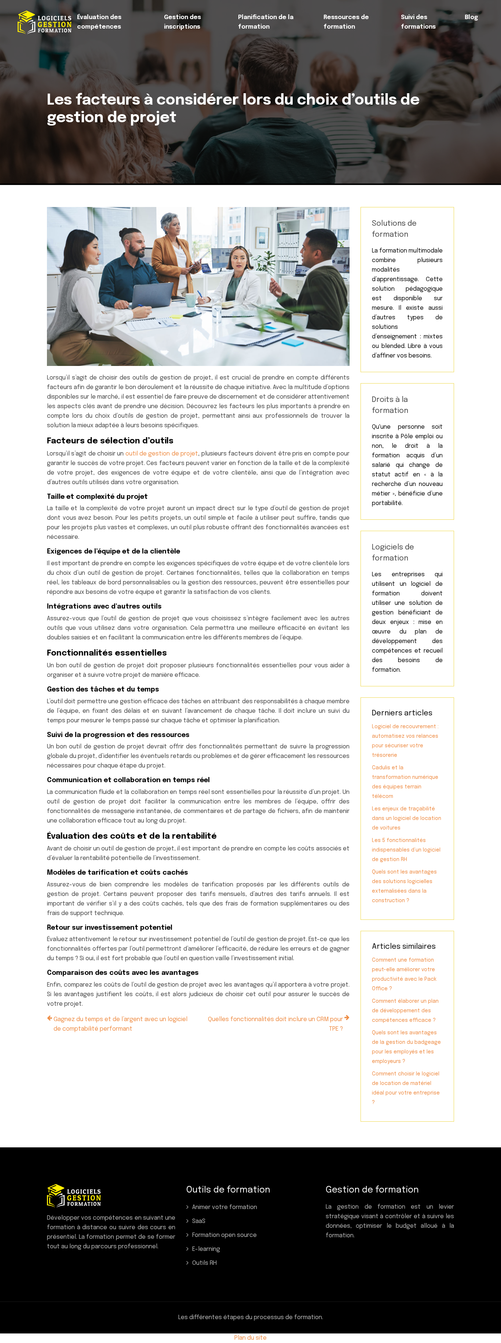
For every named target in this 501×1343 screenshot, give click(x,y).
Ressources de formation (346, 22)
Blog (471, 17)
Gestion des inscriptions (182, 22)
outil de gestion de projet (161, 454)
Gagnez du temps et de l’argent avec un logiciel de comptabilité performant (120, 1024)
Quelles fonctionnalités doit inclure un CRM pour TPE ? (275, 1024)
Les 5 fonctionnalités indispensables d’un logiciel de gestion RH (406, 850)
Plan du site (250, 1338)
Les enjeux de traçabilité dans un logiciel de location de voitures (406, 818)
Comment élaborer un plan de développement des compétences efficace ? (405, 1011)
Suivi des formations (418, 22)
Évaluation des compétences (99, 22)
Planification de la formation (265, 22)
